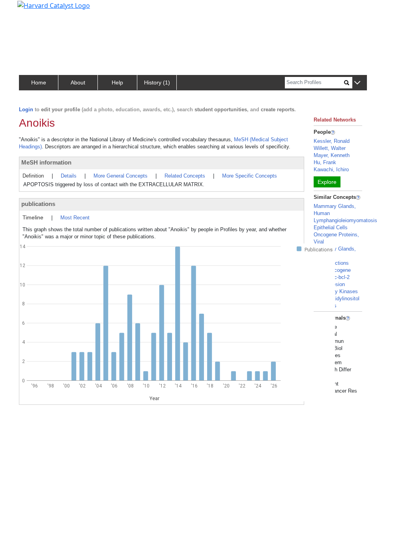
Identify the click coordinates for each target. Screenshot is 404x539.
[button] (357, 83)
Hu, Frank (325, 162)
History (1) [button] (157, 82)
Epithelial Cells (331, 227)
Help (117, 82)
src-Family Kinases (336, 291)
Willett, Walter (330, 148)
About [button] (78, 82)
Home (38, 82)
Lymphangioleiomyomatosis (345, 220)
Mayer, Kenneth (332, 155)
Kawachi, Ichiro (331, 169)
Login (26, 109)
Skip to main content (33, 9)
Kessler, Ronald (332, 141)
